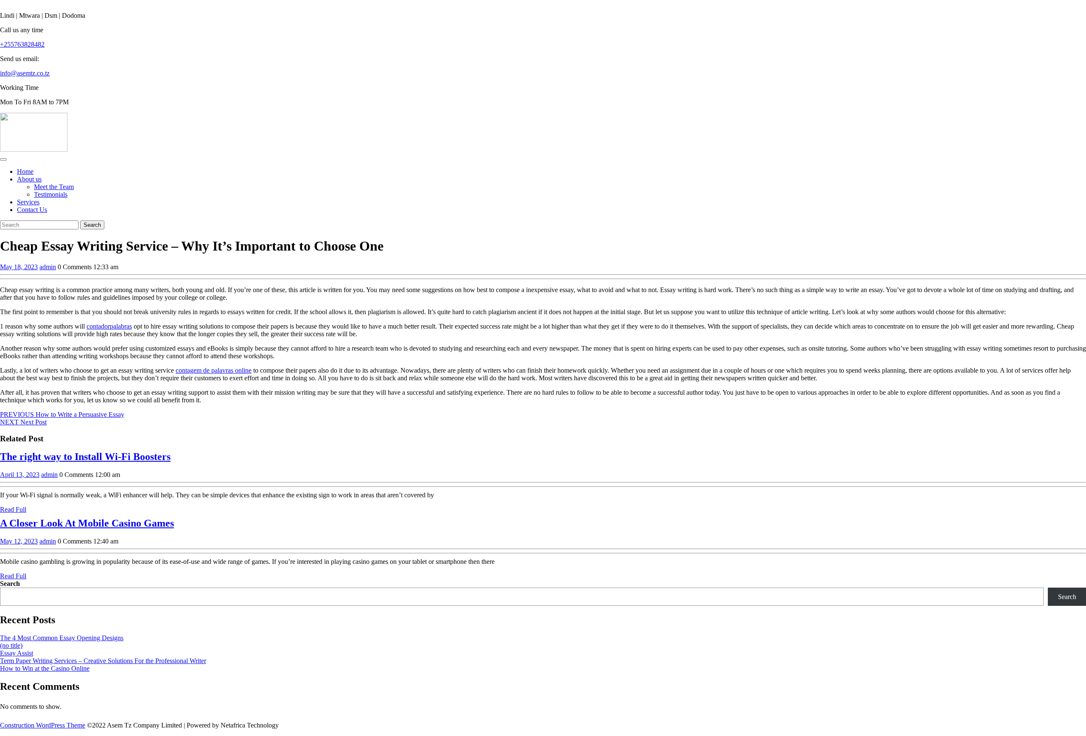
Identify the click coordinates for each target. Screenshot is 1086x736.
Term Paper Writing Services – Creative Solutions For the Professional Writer (103, 660)
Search (10, 583)
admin (47, 266)
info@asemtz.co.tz (25, 73)
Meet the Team (54, 186)
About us (29, 179)
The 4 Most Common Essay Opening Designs (61, 637)
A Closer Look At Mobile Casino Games (87, 523)
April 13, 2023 (19, 474)
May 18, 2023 (19, 266)
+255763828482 (22, 44)
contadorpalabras (109, 326)
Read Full (13, 509)
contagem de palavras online (214, 370)
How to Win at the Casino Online (45, 668)
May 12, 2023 (19, 541)
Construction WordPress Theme (42, 725)
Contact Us (32, 209)
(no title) (11, 645)
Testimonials (50, 194)
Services (28, 202)
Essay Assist (16, 653)
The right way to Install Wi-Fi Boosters (85, 456)
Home (25, 171)
